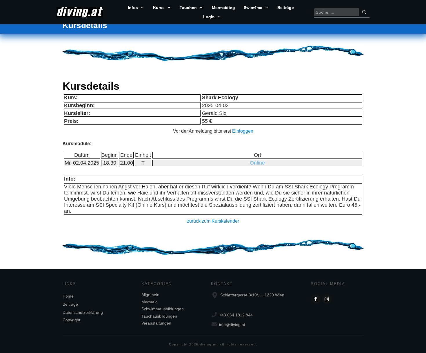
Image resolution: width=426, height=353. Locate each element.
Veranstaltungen (156, 323)
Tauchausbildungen (159, 316)
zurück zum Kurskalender (213, 221)
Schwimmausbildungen (162, 309)
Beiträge (70, 304)
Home (68, 296)
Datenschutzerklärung (83, 312)
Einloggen (242, 131)
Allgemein (150, 294)
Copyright (71, 320)
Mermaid (149, 302)
